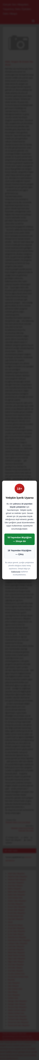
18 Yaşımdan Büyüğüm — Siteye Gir (19, 539)
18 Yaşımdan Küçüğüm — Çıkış (19, 552)
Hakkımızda (15, 572)
